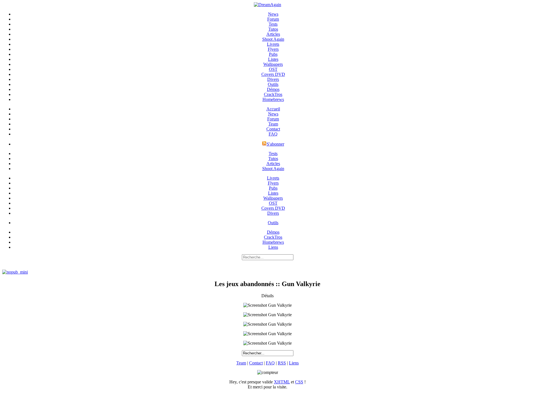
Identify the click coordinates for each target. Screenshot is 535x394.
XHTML (282, 382)
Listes (273, 59)
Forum (273, 19)
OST (273, 69)
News (273, 14)
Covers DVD (273, 74)
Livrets (273, 44)
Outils (273, 84)
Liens (273, 247)
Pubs (273, 54)
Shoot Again (273, 39)
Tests (273, 24)
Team (273, 124)
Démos (273, 89)
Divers (273, 79)
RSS (282, 363)
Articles (273, 34)
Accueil (273, 109)
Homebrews (273, 99)
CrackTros (273, 94)
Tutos (273, 29)
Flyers (273, 49)
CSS (299, 382)
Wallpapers (273, 64)
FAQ (273, 134)
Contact (273, 129)
